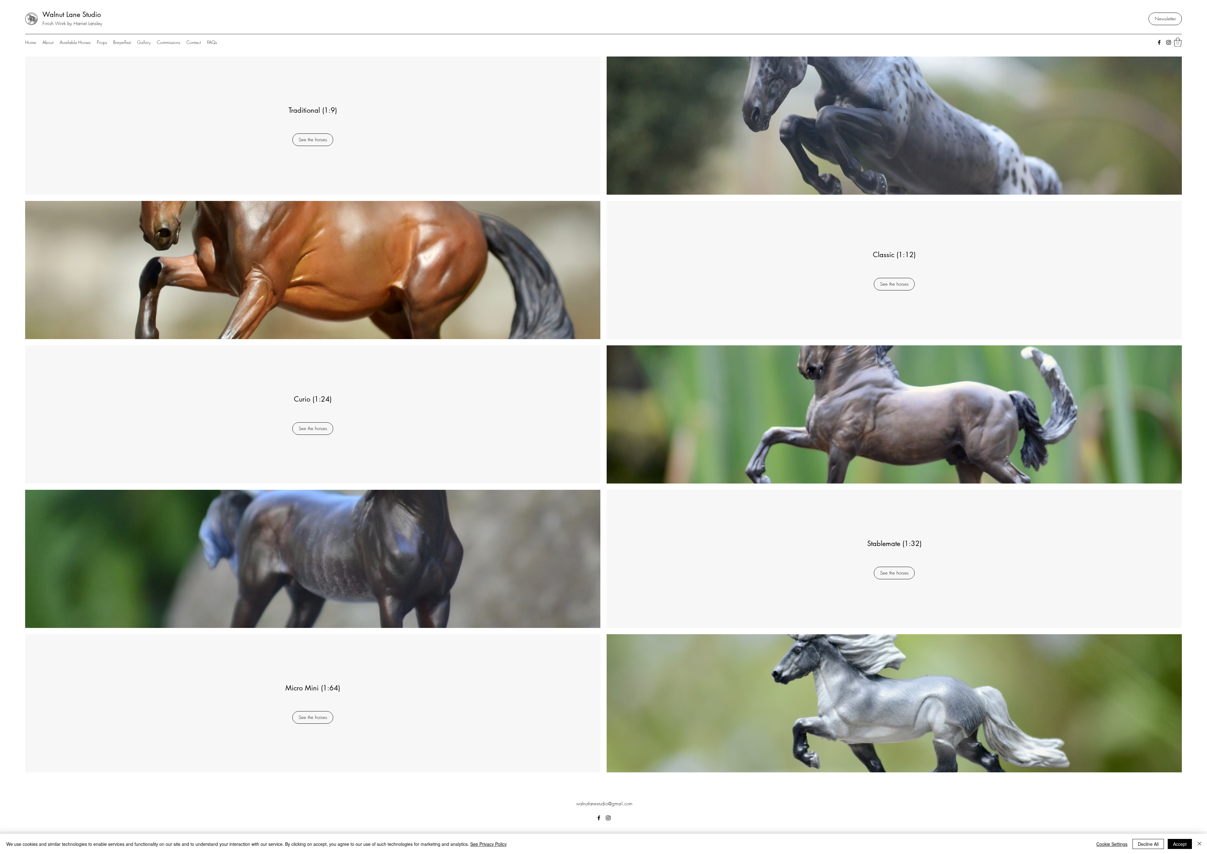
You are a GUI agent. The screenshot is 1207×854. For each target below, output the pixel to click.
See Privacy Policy (488, 844)
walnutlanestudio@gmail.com (604, 804)
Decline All (1148, 844)
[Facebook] (1159, 42)
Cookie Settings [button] (1111, 844)
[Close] (1199, 844)
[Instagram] (1169, 42)
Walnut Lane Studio (71, 14)
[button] (1178, 42)
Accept (1180, 844)
